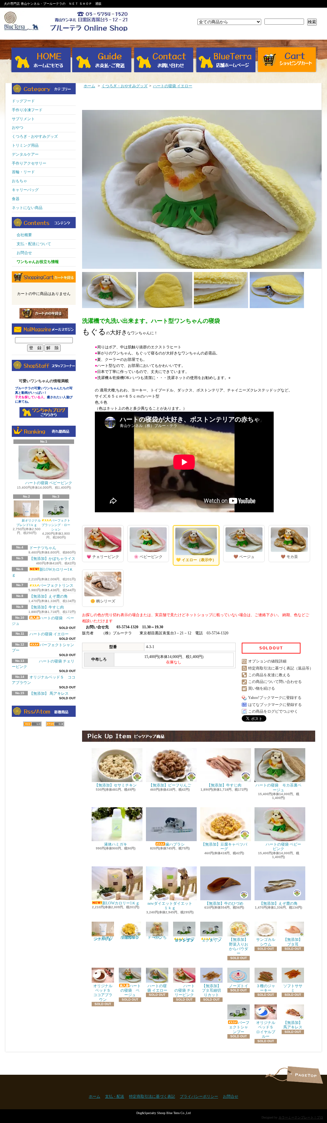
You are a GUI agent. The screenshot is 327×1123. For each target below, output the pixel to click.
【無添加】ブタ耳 (292, 941)
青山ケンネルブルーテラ (225, 59)
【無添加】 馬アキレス (49, 693)
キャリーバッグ (25, 190)
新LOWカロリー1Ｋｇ (121, 903)
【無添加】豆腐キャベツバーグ (224, 846)
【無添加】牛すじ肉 (46, 607)
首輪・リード (23, 172)
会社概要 (24, 235)
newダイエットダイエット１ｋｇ (170, 905)
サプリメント (23, 119)
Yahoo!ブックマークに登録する (274, 697)
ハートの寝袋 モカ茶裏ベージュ (278, 787)
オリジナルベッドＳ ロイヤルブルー (266, 1029)
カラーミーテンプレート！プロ (300, 1117)
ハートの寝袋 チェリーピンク (184, 990)
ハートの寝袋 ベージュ (130, 990)
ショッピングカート (287, 59)
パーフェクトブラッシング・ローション (56, 525)
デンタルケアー (25, 154)
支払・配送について (102, 59)
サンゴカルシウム (265, 941)
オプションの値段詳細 (267, 661)
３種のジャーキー (265, 988)
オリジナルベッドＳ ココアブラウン (103, 993)
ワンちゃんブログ (43, 412)
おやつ (17, 127)
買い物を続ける (261, 688)
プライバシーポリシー (199, 1096)
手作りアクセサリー (29, 163)
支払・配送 (114, 1096)
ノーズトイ (238, 986)
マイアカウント (300, 13)
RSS (32, 724)
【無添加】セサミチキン (116, 785)
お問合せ (163, 59)
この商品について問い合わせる (275, 681)
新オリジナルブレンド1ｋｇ (28, 523)
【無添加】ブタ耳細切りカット (211, 990)
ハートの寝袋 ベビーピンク (48, 483)
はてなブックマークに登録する (275, 704)
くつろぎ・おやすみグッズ (35, 136)
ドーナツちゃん (42, 548)
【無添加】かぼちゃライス (52, 558)
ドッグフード (23, 101)
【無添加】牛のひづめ (224, 903)
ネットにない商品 (27, 207)
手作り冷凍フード (27, 110)
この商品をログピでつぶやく (273, 711)
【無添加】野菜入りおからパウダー (238, 946)
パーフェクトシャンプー (239, 1027)
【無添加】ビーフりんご (170, 785)
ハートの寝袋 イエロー (49, 634)
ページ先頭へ (304, 1075)
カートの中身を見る (43, 313)
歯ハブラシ (175, 844)
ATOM (55, 724)
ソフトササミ (292, 988)
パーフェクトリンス (56, 585)
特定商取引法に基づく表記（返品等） (280, 668)
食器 (15, 199)
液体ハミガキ (115, 844)
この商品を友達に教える (269, 675)
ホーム (40, 59)
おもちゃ (19, 181)
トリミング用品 (25, 145)
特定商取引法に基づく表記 (152, 1096)
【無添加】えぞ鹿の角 (48, 596)
